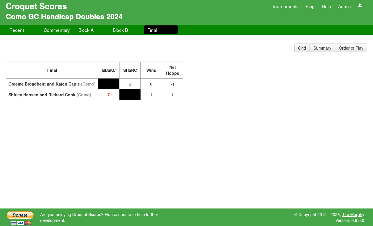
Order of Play (351, 48)
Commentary (57, 30)
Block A (86, 30)
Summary (322, 48)
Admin (344, 6)
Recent (16, 30)
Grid (302, 48)
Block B (120, 30)
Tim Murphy (353, 214)
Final (152, 30)
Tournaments (285, 6)
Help (326, 6)
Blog (310, 6)
